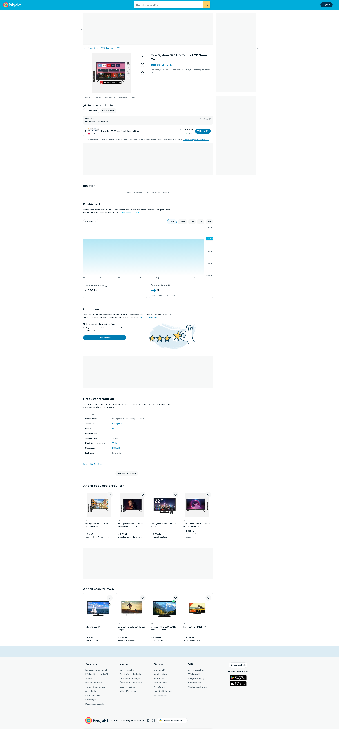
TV (118, 48)
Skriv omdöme (168, 65)
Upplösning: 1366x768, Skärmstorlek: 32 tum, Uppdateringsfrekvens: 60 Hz (182, 70)
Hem (85, 48)
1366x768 (116, 448)
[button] (142, 56)
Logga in (326, 4)
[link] (98, 515)
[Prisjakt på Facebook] (148, 720)
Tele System (117, 423)
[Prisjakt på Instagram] (153, 720)
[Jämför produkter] (142, 72)
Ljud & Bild (94, 48)
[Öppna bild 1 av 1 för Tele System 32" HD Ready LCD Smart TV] (111, 73)
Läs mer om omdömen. (149, 317)
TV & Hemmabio (108, 48)
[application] (148, 253)
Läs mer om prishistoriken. (130, 212)
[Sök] (206, 4)
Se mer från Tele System (93, 464)
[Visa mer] (85, 131)
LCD (113, 433)
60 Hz (114, 443)
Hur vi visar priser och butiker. (196, 140)
